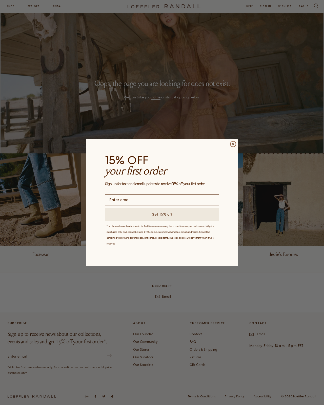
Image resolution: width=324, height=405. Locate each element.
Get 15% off (162, 214)
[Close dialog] (233, 144)
